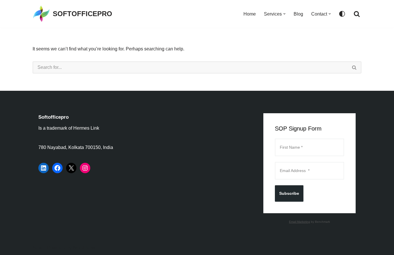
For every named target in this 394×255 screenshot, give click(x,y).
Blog (298, 14)
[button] (284, 14)
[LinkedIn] (43, 168)
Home (249, 14)
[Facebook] (57, 168)
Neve (38, 247)
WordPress (84, 247)
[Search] (357, 14)
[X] (71, 168)
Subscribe (289, 193)
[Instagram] (85, 168)
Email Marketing (299, 221)
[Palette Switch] (342, 14)
